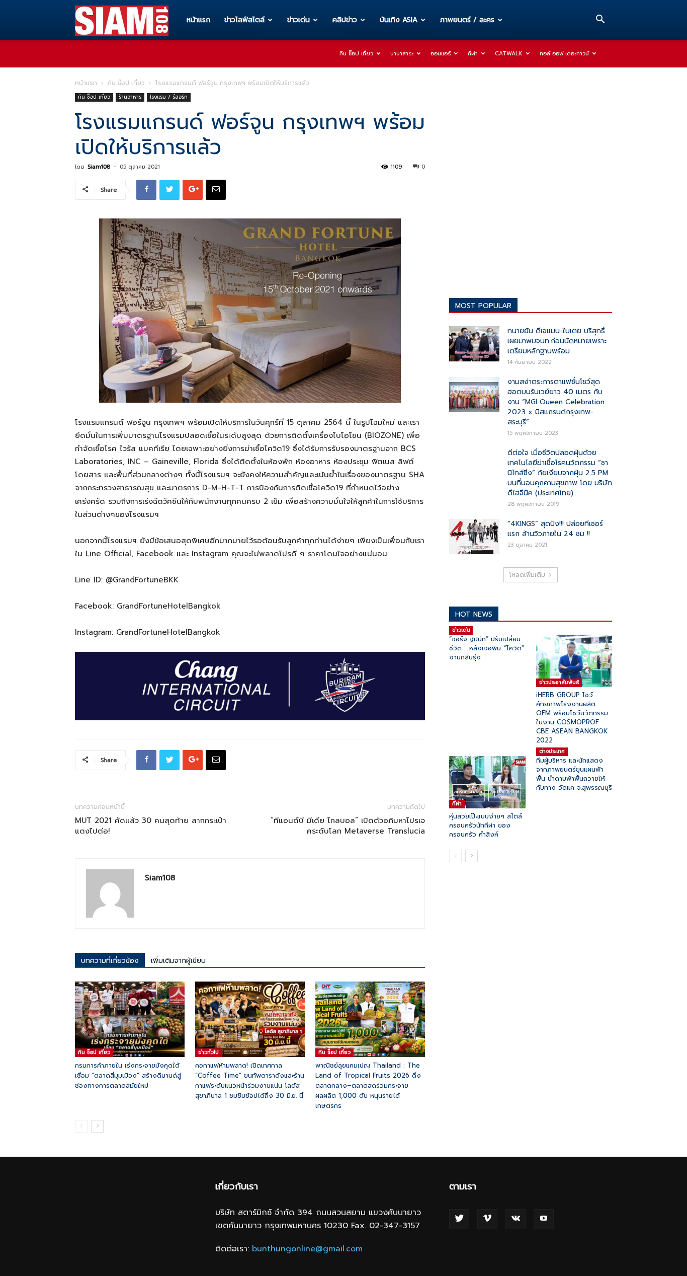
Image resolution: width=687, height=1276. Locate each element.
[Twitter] (459, 1219)
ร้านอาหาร (130, 97)
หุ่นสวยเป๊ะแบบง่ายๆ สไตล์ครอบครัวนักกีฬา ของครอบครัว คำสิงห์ (485, 825)
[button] (600, 21)
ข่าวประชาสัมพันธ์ (559, 682)
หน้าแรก (198, 20)
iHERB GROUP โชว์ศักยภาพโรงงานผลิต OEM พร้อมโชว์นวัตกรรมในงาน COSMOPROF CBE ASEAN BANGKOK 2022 (572, 717)
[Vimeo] (487, 1219)
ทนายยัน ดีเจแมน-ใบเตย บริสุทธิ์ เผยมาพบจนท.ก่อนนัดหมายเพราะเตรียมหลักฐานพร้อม (557, 341)
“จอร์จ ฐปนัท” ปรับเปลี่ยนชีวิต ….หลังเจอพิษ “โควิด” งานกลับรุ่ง (486, 648)
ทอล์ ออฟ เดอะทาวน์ (564, 53)
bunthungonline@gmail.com (307, 1249)
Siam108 (99, 167)
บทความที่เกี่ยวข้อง (110, 960)
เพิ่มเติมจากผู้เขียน (178, 960)
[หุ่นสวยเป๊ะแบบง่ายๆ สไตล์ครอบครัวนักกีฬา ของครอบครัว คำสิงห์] (487, 782)
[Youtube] (544, 1219)
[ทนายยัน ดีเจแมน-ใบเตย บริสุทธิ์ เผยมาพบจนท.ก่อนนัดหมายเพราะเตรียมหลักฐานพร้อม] (474, 343)
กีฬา (473, 53)
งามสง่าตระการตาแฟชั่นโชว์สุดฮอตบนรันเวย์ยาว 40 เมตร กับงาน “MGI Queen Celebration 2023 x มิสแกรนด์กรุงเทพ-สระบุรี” (556, 402)
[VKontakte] (515, 1219)
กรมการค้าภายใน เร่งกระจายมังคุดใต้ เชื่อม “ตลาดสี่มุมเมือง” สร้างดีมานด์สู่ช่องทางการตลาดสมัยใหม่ (128, 1075)
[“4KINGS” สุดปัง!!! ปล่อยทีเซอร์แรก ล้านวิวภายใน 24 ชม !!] (474, 536)
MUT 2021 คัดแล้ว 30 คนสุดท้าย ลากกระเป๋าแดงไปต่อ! (150, 826)
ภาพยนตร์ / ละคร (467, 20)
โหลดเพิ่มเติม (527, 574)
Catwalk (509, 53)
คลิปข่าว (344, 20)
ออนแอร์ (441, 53)
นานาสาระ (401, 53)
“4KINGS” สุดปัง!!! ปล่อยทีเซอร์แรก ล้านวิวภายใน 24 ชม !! (555, 528)
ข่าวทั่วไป (208, 1052)
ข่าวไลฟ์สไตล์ (244, 20)
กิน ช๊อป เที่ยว (356, 53)
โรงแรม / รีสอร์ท (169, 97)
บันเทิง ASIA (398, 20)
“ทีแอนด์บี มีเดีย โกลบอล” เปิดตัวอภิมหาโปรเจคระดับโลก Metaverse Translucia (348, 826)
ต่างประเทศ (552, 751)
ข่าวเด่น (298, 20)
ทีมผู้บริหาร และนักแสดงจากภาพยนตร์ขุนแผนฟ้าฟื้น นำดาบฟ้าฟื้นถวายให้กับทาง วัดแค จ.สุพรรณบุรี (574, 774)
